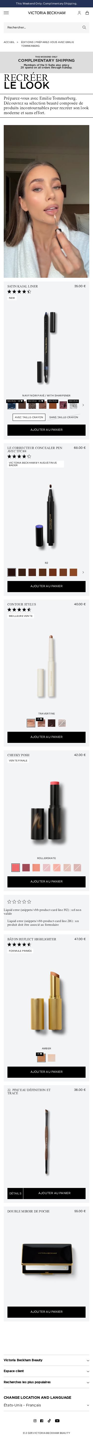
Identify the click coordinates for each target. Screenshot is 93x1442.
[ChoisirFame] (26, 867)
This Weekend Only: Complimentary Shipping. (46, 3)
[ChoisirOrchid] (63, 405)
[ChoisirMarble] (41, 723)
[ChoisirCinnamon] (42, 405)
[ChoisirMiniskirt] (77, 867)
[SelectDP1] (42, 572)
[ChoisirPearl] (51, 1058)
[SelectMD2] (73, 572)
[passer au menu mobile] (6, 13)
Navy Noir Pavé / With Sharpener (46, 395)
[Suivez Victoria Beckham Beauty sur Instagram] (35, 1421)
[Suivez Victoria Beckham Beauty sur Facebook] (41, 1421)
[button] (87, 12)
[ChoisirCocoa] (22, 405)
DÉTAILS (15, 1193)
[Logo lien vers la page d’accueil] (46, 12)
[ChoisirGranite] (51, 723)
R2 (46, 563)
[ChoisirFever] (57, 867)
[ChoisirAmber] (41, 1058)
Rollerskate (46, 858)
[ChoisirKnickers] (36, 867)
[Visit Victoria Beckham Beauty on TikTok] (49, 1422)
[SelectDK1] (63, 572)
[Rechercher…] (84, 27)
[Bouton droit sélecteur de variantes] (83, 405)
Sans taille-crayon (63, 417)
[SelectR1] (22, 572)
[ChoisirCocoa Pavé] (32, 405)
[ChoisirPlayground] (67, 867)
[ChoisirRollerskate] (15, 867)
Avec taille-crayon (29, 417)
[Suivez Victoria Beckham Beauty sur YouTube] (57, 1421)
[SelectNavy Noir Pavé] (11, 405)
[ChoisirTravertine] (31, 723)
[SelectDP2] (32, 572)
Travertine (46, 713)
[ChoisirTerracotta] (53, 405)
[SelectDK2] (53, 572)
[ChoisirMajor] (46, 867)
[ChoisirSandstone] (62, 723)
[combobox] (43, 27)
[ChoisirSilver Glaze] (73, 405)
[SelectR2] (11, 572)
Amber (46, 1048)
